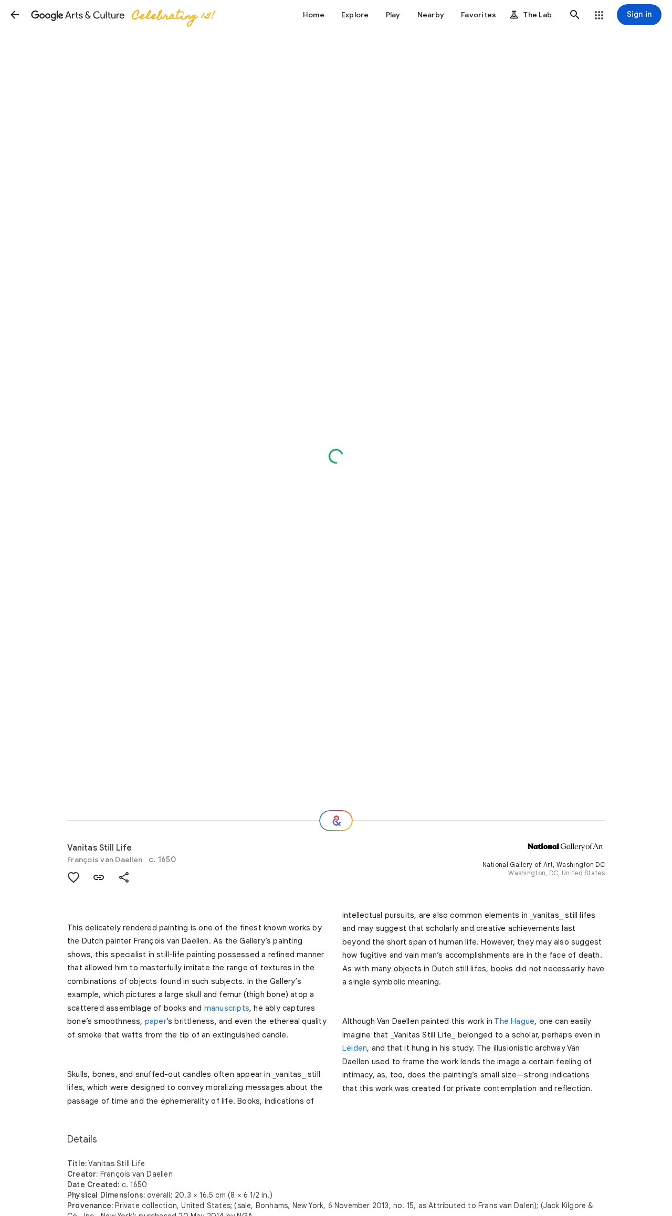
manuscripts (226, 1008)
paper (155, 1021)
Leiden (354, 1048)
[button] (14, 14)
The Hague (514, 1021)
